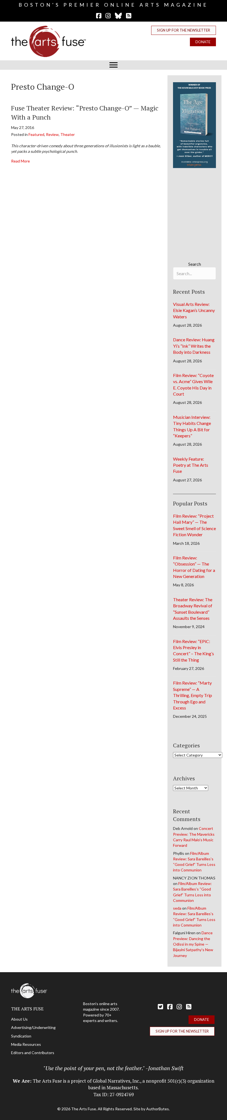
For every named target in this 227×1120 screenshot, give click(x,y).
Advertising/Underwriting (33, 1027)
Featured (36, 134)
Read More (20, 160)
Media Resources (26, 1044)
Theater (67, 134)
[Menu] (113, 65)
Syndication (21, 1036)
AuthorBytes (157, 1108)
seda (177, 908)
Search (194, 264)
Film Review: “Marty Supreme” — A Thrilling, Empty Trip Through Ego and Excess (192, 695)
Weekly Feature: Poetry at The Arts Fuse (190, 465)
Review (52, 134)
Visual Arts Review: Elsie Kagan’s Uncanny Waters (194, 310)
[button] (183, 30)
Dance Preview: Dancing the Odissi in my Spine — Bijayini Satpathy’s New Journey (193, 944)
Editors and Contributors (32, 1052)
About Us (19, 1019)
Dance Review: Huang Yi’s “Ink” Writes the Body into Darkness (194, 346)
